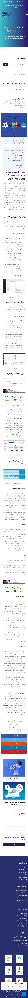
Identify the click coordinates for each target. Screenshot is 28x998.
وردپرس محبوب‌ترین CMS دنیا (16, 154)
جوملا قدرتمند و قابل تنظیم (16, 155)
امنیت (21, 162)
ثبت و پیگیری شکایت (22, 926)
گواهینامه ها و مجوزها (22, 880)
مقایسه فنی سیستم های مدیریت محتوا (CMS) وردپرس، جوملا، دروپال (13, 151)
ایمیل (12, 829)
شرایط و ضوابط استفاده (17, 996)
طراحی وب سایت (17, 730)
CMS (13, 721)
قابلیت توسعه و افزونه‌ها (17, 160)
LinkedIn (13, 748)
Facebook (13, 736)
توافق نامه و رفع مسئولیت (21, 921)
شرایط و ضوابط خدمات (21, 916)
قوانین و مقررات (23, 913)
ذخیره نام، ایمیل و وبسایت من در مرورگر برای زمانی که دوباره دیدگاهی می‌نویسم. (15, 838)
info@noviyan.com (8, 5)
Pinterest (13, 752)
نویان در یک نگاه (23, 867)
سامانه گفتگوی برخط (22, 893)
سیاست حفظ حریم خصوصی (13, 994)
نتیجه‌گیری (20, 167)
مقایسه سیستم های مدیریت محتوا (15, 159)
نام (24, 829)
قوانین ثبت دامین (23, 918)
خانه (20, 994)
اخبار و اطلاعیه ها (23, 870)
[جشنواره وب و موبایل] (19, 970)
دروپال (16, 724)
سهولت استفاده (19, 165)
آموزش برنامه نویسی (10, 36)
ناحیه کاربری (12, 7)
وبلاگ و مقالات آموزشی (21, 900)
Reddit (13, 744)
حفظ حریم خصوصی (22, 923)
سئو (21, 164)
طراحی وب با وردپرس (10, 140)
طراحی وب (13, 712)
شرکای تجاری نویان (22, 875)
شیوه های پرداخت (22, 872)
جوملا (8, 721)
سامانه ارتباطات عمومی (21, 890)
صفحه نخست (19, 36)
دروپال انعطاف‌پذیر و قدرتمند (16, 157)
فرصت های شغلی (23, 877)
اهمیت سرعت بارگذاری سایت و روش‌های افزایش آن (14, 803)
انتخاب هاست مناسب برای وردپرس (14, 779)
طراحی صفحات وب (20, 140)
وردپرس (8, 730)
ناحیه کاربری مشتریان (22, 895)
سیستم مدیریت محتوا (14, 727)
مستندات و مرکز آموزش (21, 898)
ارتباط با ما (22, 107)
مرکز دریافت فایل (23, 903)
